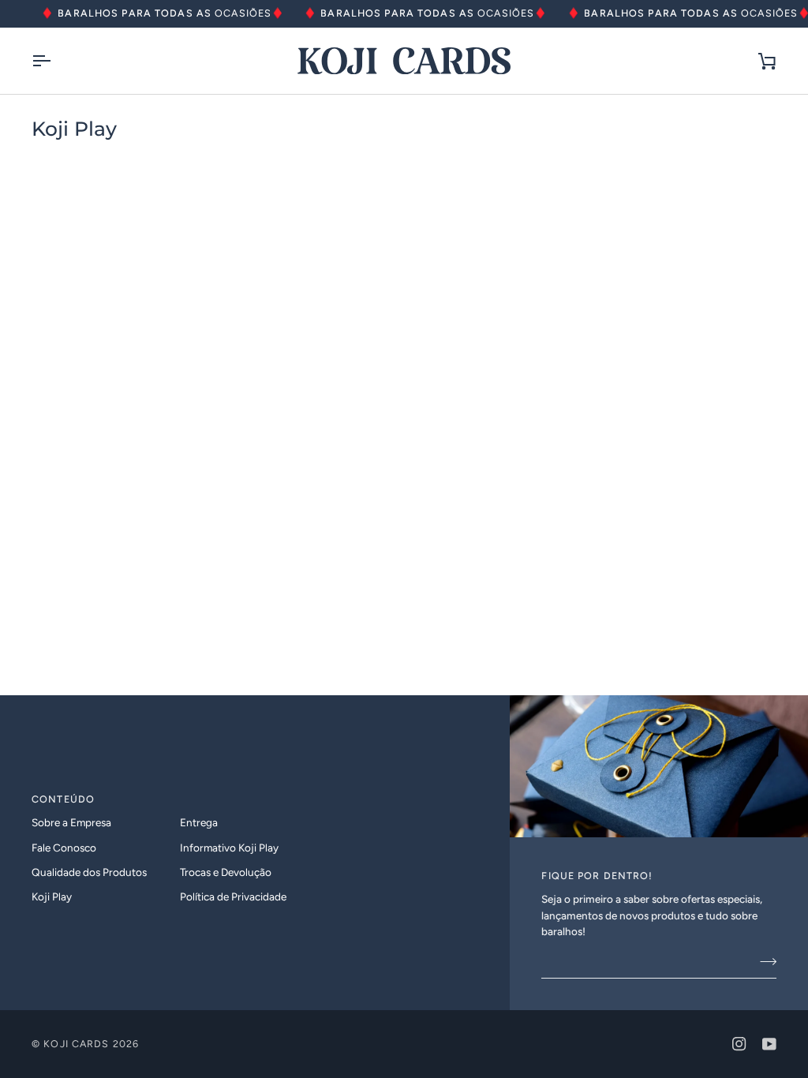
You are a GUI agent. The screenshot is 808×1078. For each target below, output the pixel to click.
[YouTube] (769, 1044)
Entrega (199, 822)
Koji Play (52, 896)
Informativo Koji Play (229, 847)
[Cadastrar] (763, 961)
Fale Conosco (64, 847)
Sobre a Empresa (71, 822)
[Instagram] (739, 1044)
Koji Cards (76, 1044)
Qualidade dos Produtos (89, 872)
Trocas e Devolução (225, 872)
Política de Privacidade (233, 896)
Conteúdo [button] (63, 799)
